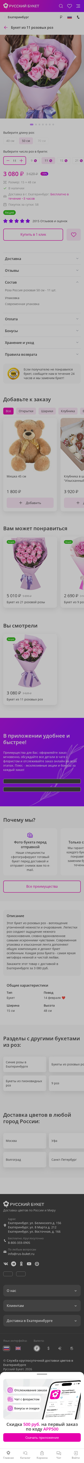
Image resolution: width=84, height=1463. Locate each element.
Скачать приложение (42, 1437)
